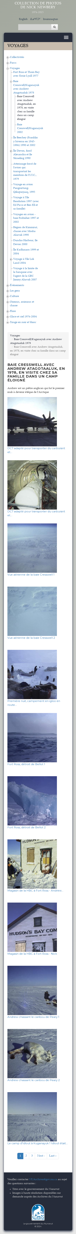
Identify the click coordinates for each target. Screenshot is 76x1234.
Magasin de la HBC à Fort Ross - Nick (32, 953)
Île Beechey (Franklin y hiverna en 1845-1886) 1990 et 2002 (25, 141)
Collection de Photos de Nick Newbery (38, 8)
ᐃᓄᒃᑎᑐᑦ (35, 19)
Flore (13, 311)
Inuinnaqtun (50, 19)
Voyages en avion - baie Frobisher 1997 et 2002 (26, 218)
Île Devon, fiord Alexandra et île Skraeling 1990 (22, 155)
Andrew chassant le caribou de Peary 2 (33, 1080)
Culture (14, 296)
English (23, 19)
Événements (17, 285)
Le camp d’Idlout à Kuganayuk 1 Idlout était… (37, 1143)
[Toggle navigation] (66, 37)
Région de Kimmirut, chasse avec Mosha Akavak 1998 (25, 231)
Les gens (15, 291)
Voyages (15, 68)
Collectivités (17, 57)
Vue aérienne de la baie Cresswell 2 (31, 637)
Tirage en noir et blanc (23, 322)
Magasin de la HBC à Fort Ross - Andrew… (35, 890)
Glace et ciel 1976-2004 (23, 316)
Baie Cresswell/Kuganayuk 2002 (30, 128)
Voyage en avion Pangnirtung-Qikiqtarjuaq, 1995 (24, 188)
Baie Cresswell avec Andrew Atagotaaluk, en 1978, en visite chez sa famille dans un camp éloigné (26, 108)
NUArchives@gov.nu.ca (43, 1179)
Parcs (13, 63)
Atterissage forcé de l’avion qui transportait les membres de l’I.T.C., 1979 (25, 171)
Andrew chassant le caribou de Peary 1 (33, 1017)
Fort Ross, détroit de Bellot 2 (26, 827)
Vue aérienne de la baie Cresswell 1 (30, 574)
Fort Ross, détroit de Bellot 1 (26, 764)
